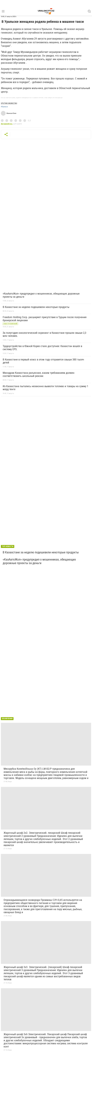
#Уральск (4, 107)
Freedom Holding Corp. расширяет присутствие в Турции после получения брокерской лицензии (45, 319)
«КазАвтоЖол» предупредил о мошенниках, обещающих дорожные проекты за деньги (41, 295)
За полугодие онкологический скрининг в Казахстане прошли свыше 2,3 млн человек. (44, 334)
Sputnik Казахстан (9, 103)
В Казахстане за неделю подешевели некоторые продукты (36, 307)
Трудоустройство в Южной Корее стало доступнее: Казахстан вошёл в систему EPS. (42, 348)
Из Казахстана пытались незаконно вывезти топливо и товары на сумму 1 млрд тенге (45, 388)
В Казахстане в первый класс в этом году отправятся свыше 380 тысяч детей (43, 361)
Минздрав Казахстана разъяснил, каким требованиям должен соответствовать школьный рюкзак (38, 374)
